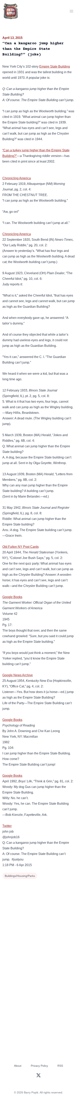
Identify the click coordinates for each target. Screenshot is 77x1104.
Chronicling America (16, 178)
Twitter (7, 826)
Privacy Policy (39, 1065)
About (17, 1065)
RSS (60, 1065)
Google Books (12, 597)
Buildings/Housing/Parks (20, 875)
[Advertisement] (38, 921)
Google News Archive (17, 675)
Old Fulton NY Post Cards (20, 546)
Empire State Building (54, 66)
